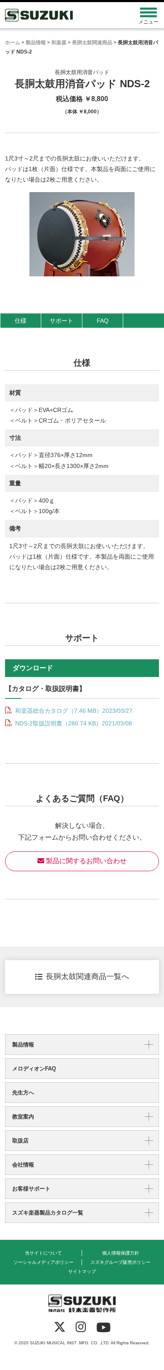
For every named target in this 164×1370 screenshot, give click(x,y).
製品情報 (23, 1044)
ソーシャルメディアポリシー (43, 1262)
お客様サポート (31, 1188)
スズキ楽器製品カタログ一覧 (47, 1212)
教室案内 (23, 1116)
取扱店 (20, 1140)
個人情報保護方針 (120, 1252)
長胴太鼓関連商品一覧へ (87, 976)
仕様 (20, 320)
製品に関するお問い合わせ (85, 860)
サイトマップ (82, 1271)
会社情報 (23, 1164)
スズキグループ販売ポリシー (120, 1262)
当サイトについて (43, 1252)
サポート (61, 320)
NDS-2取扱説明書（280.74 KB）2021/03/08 (72, 723)
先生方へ (23, 1092)
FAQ (102, 320)
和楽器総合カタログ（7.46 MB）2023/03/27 (72, 710)
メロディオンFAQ (34, 1068)
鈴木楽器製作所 (63, 15)
